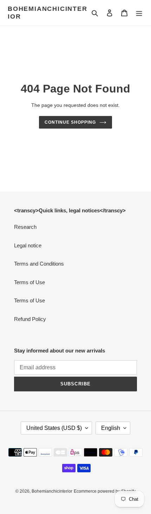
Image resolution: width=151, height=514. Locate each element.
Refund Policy (30, 319)
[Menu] (139, 12)
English (110, 428)
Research (25, 227)
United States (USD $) (54, 428)
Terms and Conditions (39, 264)
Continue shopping (70, 122)
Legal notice (27, 245)
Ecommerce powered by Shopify (105, 491)
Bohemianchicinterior (47, 12)
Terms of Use (29, 282)
